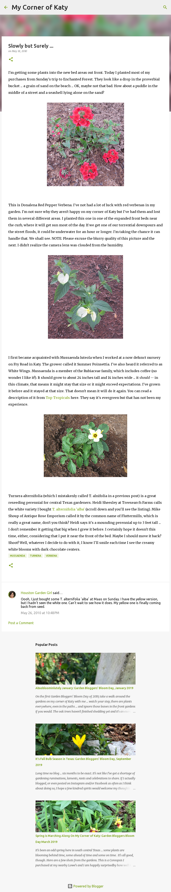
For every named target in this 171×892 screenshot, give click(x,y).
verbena (51, 555)
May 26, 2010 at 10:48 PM (40, 613)
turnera (35, 555)
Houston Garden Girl (36, 593)
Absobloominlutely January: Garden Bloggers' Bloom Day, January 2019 (84, 688)
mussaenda (17, 555)
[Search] (73, 7)
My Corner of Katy (40, 7)
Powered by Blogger (88, 886)
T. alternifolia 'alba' (68, 509)
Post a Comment (21, 623)
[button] (10, 59)
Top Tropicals (58, 398)
